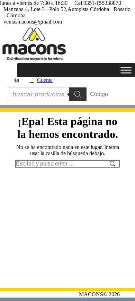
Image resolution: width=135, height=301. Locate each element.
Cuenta (45, 80)
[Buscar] (78, 94)
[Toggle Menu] (126, 70)
